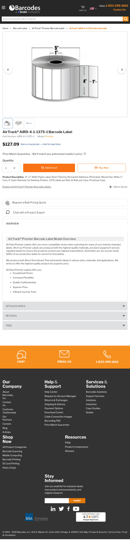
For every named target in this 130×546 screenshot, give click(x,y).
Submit (77, 500)
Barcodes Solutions (96, 391)
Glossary (69, 451)
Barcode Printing (11, 459)
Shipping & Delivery (55, 404)
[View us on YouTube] (76, 510)
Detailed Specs (16, 306)
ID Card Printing (11, 463)
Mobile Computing (12, 455)
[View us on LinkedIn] (53, 510)
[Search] (125, 18)
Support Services (95, 396)
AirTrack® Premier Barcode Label (48, 28)
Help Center (51, 391)
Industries (91, 404)
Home (6, 28)
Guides (89, 412)
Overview (12, 223)
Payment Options (54, 408)
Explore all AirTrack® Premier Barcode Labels (27, 186)
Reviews (11, 315)
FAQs (9, 325)
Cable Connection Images (58, 416)
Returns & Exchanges (56, 400)
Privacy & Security (98, 532)
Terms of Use (114, 532)
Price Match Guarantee (57, 424)
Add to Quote (120, 186)
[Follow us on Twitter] (61, 510)
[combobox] (65, 18)
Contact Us (119, 9)
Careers (7, 423)
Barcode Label (20, 28)
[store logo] (24, 9)
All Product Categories (15, 447)
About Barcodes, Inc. (8, 394)
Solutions (91, 400)
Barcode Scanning (12, 451)
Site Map (83, 532)
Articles (7, 432)
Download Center (54, 412)
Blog (5, 428)
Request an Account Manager (60, 396)
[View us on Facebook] (68, 510)
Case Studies (93, 408)
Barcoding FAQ (52, 420)
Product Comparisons (76, 446)
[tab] (65, 222)
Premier (49, 136)
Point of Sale (9, 467)
